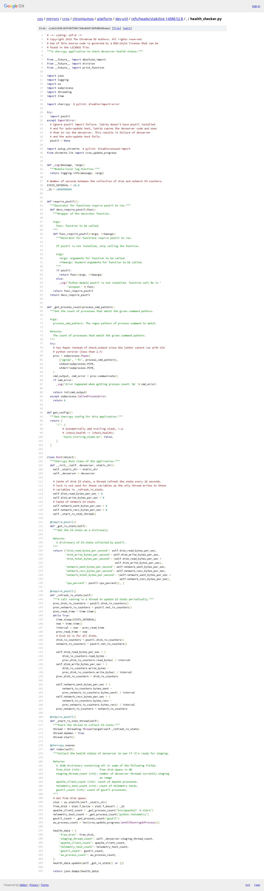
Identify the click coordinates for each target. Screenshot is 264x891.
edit (127, 28)
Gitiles (23, 885)
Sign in (256, 6)
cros (65, 18)
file (116, 28)
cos (40, 18)
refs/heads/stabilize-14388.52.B (157, 18)
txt (247, 885)
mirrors (52, 18)
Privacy (33, 885)
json (257, 885)
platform (104, 18)
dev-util (121, 18)
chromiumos (83, 18)
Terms (45, 885)
